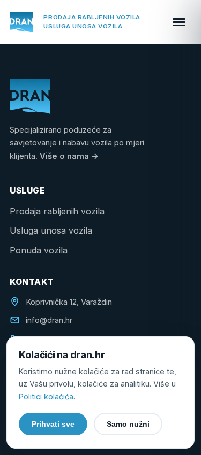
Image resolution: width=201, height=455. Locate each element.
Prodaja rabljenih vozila (57, 211)
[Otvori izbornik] (179, 22)
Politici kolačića (46, 396)
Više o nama (69, 156)
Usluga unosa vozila (51, 230)
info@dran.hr (49, 320)
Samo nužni (128, 424)
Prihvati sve (53, 424)
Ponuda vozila (39, 250)
